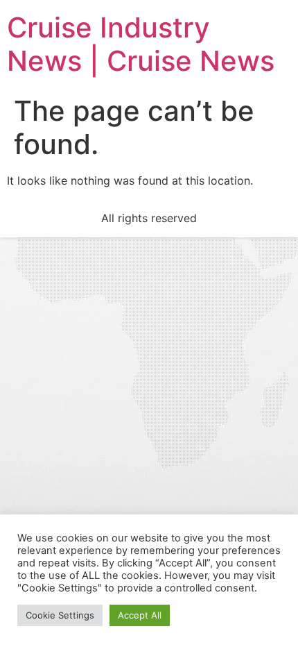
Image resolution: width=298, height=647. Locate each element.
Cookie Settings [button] (60, 615)
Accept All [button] (139, 615)
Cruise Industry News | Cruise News (140, 44)
